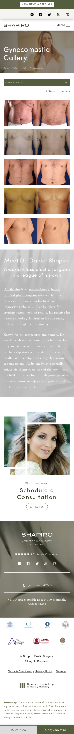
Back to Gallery (59, 91)
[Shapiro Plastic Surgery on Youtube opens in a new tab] (58, 14)
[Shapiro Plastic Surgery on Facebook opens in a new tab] (40, 14)
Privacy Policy (43, 671)
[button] (68, 25)
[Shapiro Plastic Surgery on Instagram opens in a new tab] (32, 14)
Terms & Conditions (20, 671)
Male (24, 68)
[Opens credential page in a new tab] (10, 624)
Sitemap (61, 671)
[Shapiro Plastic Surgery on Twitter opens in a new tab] (49, 14)
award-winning (39, 289)
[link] (37, 554)
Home (6, 68)
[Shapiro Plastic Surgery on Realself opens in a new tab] (67, 14)
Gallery (15, 68)
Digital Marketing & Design (41, 685)
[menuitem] (32, 14)
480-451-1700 (24, 717)
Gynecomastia (36, 68)
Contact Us (37, 507)
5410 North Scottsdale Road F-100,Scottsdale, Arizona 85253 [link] (37, 602)
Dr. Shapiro (12, 289)
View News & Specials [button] (37, 4)
